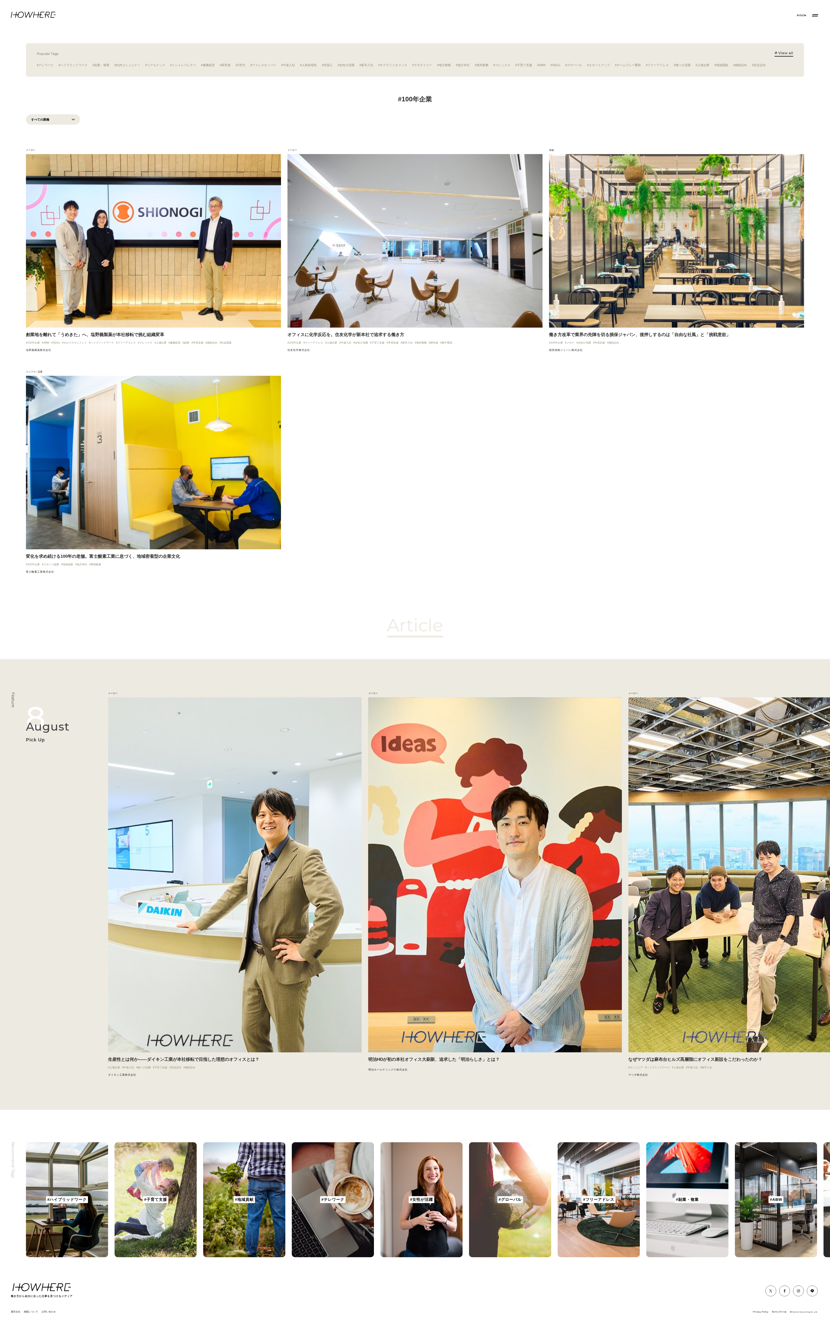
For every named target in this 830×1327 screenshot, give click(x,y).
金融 (551, 150)
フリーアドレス (658, 65)
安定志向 (760, 65)
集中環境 (447, 342)
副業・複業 (101, 65)
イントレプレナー (184, 65)
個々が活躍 (683, 65)
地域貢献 (722, 65)
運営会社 (15, 1311)
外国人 (328, 65)
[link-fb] (770, 1291)
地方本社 (464, 65)
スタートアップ (599, 65)
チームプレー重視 (629, 65)
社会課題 (226, 342)
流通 (40, 371)
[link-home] (33, 15)
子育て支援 (524, 65)
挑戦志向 (741, 65)
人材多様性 (309, 65)
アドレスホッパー (264, 65)
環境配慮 (96, 564)
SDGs (556, 65)
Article (801, 15)
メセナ (570, 342)
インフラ (30, 371)
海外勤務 (482, 65)
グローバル (574, 65)
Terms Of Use (779, 1311)
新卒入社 (367, 65)
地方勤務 (445, 65)
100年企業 (33, 342)
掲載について (31, 1311)
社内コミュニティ (128, 65)
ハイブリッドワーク (74, 65)
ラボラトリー (423, 65)
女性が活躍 (346, 65)
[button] (121, 884)
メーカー (30, 150)
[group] (67, 1199)
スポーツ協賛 (51, 564)
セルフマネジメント (75, 342)
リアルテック (156, 65)
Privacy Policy (760, 1311)
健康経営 (209, 65)
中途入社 (289, 65)
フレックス (502, 65)
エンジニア (636, 1067)
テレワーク (46, 65)
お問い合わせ (49, 1311)
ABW (542, 65)
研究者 (226, 65)
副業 (186, 342)
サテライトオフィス (393, 65)
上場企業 (703, 65)
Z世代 (241, 65)
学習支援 (198, 342)
